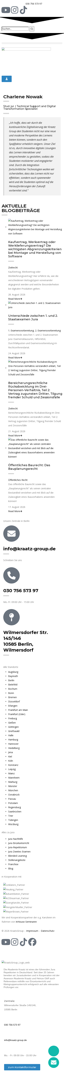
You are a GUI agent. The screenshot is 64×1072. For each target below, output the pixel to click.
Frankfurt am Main (18, 709)
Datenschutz (47, 930)
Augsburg (13, 671)
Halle (10, 735)
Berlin (11, 680)
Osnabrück (14, 794)
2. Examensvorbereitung (48, 330)
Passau (12, 798)
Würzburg (13, 824)
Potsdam (13, 803)
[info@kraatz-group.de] (11, 533)
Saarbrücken (14, 811)
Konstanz (13, 764)
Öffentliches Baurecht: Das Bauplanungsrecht (29, 467)
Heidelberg (14, 748)
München (13, 790)
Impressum (32, 930)
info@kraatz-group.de (29, 548)
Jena (10, 752)
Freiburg (12, 718)
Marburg (12, 781)
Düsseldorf (14, 701)
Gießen (12, 722)
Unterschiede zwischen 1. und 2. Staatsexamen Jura (33, 317)
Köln (10, 760)
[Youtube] (6, 10)
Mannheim (14, 777)
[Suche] (31, 28)
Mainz (11, 773)
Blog (10, 868)
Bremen (12, 697)
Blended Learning (17, 855)
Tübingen (13, 819)
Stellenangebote (16, 860)
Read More (14, 298)
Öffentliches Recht (18, 479)
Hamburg (13, 739)
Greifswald (13, 731)
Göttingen (13, 726)
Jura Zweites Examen (19, 851)
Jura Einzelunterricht (18, 843)
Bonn (11, 693)
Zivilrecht (13, 267)
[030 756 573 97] (11, 575)
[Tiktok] (23, 10)
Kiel (10, 756)
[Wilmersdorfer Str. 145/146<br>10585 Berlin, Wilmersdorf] (11, 617)
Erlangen (12, 705)
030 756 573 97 (20, 590)
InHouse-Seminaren (26, 921)
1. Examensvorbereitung (21, 330)
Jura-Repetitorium (17, 847)
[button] (32, 43)
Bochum (12, 688)
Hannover (13, 743)
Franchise (13, 864)
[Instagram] (15, 10)
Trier (10, 815)
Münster (12, 786)
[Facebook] (32, 942)
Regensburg (14, 807)
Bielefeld (12, 684)
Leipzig (12, 769)
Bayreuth (13, 676)
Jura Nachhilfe (15, 838)
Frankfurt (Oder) (16, 714)
